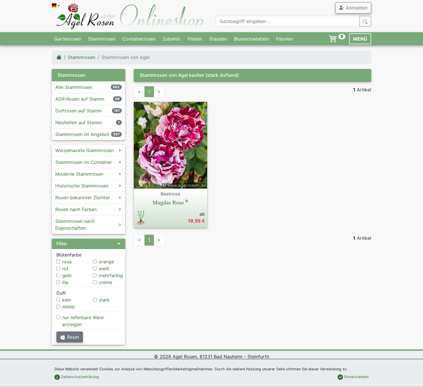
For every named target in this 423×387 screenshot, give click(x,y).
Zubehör (172, 39)
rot (65, 268)
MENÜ (360, 39)
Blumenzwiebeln (251, 39)
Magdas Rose (168, 202)
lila (65, 282)
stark (104, 300)
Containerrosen (139, 39)
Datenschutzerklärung (79, 377)
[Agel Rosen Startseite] (59, 57)
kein (66, 300)
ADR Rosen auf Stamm (79, 99)
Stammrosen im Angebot (82, 134)
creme (105, 282)
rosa (67, 262)
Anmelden (355, 8)
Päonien (284, 39)
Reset (73, 337)
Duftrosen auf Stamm (78, 111)
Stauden (218, 39)
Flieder (195, 39)
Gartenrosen (67, 39)
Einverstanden (356, 377)
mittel (68, 307)
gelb (67, 275)
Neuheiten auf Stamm (78, 122)
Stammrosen (101, 39)
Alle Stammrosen (73, 87)
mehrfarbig (111, 275)
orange (106, 262)
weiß (104, 268)
